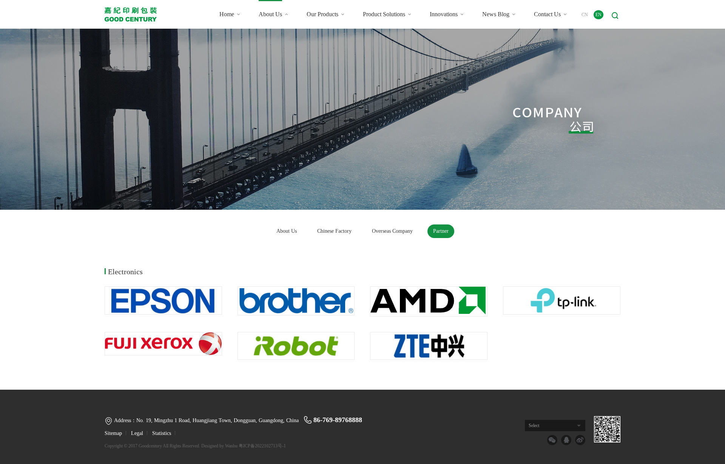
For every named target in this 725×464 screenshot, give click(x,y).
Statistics (161, 433)
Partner (441, 231)
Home (226, 14)
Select (534, 425)
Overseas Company (392, 231)
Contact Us (547, 14)
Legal (137, 433)
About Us (270, 14)
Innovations (444, 14)
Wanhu (231, 446)
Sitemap (113, 433)
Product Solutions (384, 14)
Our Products (322, 14)
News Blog (495, 14)
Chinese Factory (334, 231)
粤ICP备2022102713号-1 (262, 446)
